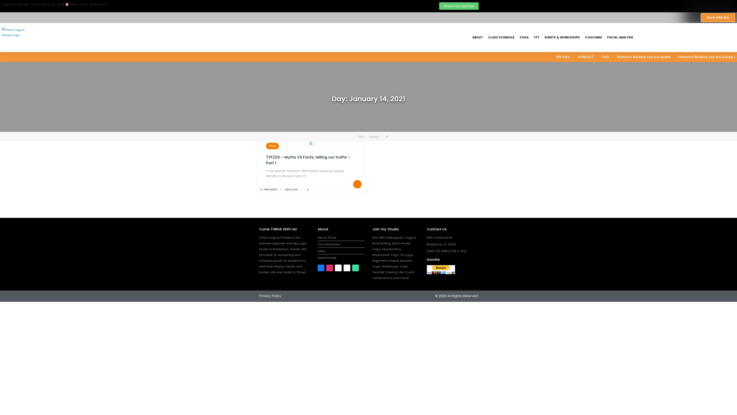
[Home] (352, 137)
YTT (537, 37)
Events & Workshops (562, 37)
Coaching (593, 37)
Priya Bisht (269, 189)
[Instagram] (329, 268)
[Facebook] (321, 268)
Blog (272, 146)
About (477, 37)
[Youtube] (338, 268)
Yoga (524, 37)
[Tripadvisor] (355, 268)
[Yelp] (347, 268)
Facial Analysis (620, 37)
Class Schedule (501, 37)
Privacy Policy (270, 296)
